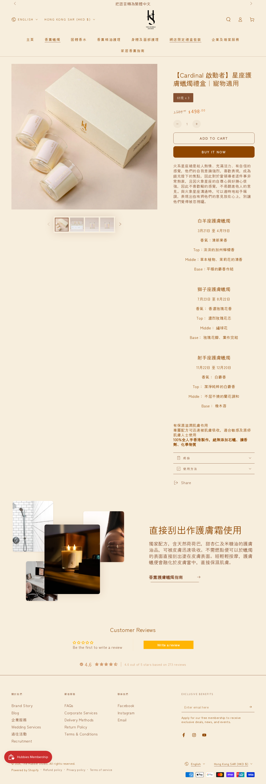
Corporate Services (80, 712)
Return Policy (75, 726)
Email (122, 719)
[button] (228, 19)
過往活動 (19, 734)
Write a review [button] (168, 644)
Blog (15, 712)
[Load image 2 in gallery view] (77, 224)
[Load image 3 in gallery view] (92, 224)
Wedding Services (26, 726)
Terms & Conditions (81, 734)
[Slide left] (15, 3)
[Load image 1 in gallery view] (62, 224)
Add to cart (214, 138)
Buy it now (214, 151)
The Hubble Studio (35, 764)
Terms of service (101, 770)
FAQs (68, 705)
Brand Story (21, 705)
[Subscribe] (252, 707)
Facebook (126, 705)
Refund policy (52, 770)
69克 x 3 (183, 97)
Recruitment (21, 741)
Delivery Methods (79, 719)
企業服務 (19, 719)
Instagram (126, 712)
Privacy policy (76, 770)
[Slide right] (251, 3)
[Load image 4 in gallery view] (107, 224)
